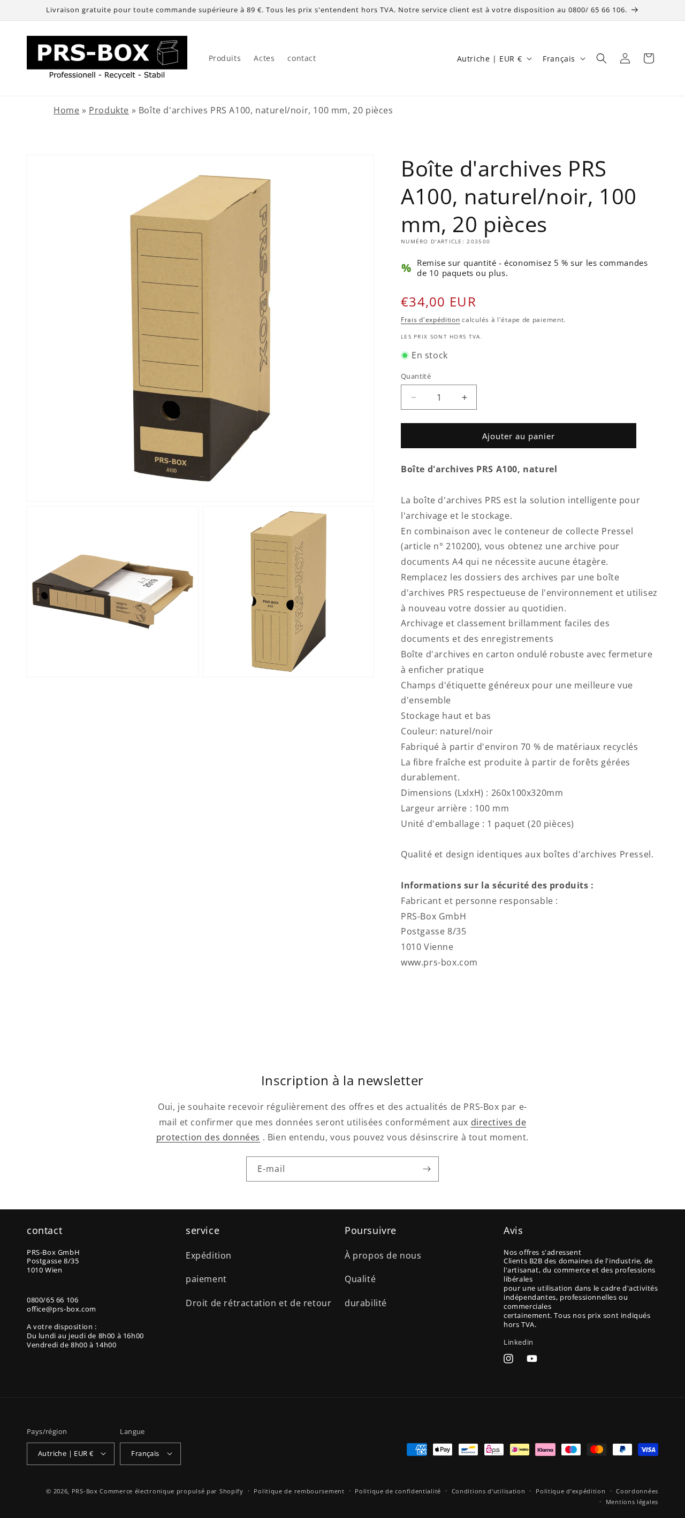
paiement (206, 1279)
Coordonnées (637, 1490)
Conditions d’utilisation (489, 1490)
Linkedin (519, 1342)
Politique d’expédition (570, 1490)
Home (66, 110)
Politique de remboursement (299, 1490)
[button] (601, 58)
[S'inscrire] (426, 1169)
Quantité (416, 376)
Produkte (109, 110)
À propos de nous (383, 1255)
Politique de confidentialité (398, 1490)
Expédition (209, 1255)
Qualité (360, 1279)
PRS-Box (85, 1490)
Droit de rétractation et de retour (258, 1303)
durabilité (366, 1303)
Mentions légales (632, 1501)
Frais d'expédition (430, 319)
